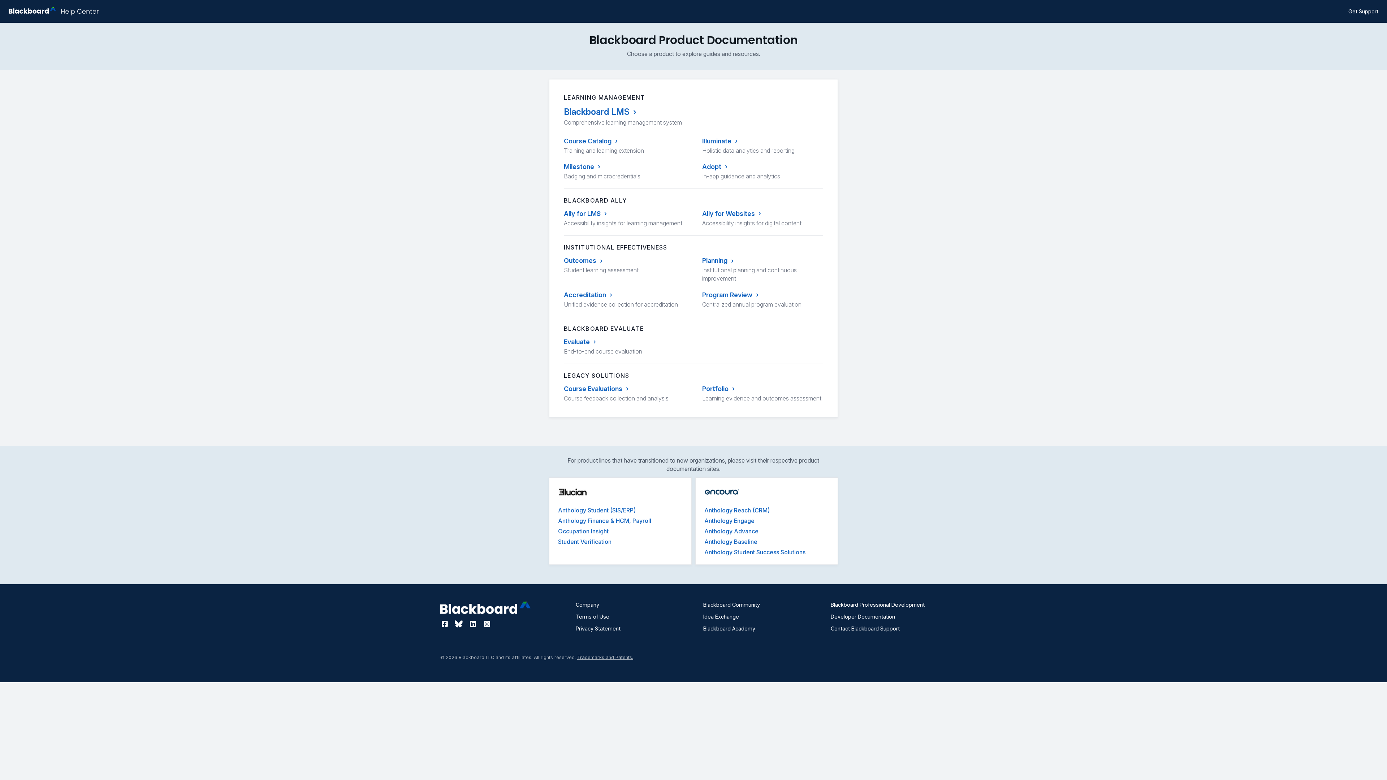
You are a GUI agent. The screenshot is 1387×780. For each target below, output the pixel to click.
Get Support (1363, 11)
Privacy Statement (598, 628)
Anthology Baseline (730, 541)
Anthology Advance (731, 531)
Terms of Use (592, 617)
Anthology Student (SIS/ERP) (597, 510)
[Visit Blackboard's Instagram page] (487, 624)
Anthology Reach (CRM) (737, 510)
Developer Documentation (863, 617)
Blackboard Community (731, 605)
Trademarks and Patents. (605, 657)
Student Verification (585, 541)
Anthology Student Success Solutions (754, 552)
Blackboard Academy (729, 628)
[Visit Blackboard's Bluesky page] (459, 624)
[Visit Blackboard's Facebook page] (445, 624)
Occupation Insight (583, 531)
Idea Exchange (721, 617)
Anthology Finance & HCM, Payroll (604, 520)
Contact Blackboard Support (865, 628)
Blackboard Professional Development (878, 605)
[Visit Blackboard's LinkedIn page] (473, 624)
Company (587, 605)
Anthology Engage (729, 520)
